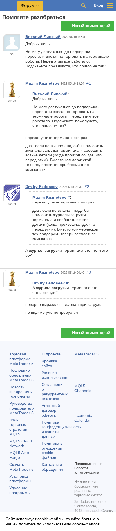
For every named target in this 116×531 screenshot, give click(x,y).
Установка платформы (20, 478)
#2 (87, 186)
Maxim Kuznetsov (42, 83)
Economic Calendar (83, 417)
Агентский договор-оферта (51, 410)
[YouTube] (77, 456)
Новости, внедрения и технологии (21, 392)
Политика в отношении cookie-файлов (52, 450)
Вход (98, 5)
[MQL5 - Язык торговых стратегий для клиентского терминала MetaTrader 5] (8, 5)
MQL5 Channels (82, 388)
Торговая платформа (21, 359)
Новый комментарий (91, 25)
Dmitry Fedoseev (41, 186)
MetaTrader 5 (86, 354)
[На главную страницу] (4, 27)
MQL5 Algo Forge (19, 455)
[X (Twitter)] (95, 447)
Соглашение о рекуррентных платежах (55, 391)
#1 (88, 83)
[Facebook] (77, 447)
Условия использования (56, 375)
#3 (88, 272)
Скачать (21, 467)
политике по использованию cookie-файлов (59, 524)
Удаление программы (19, 490)
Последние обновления (21, 375)
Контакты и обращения (52, 467)
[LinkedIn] (86, 456)
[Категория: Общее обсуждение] (10, 27)
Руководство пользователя (22, 408)
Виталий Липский (43, 36)
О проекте (51, 354)
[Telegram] (86, 447)
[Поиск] (83, 5)
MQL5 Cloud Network (20, 443)
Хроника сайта (49, 363)
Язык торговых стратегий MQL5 (18, 427)
